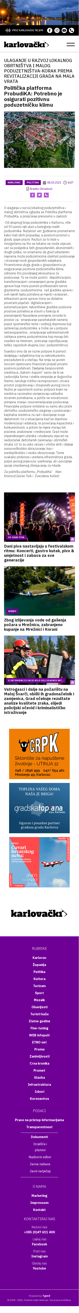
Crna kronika (39, 1063)
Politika (33, 182)
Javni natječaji (40, 1171)
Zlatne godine (39, 1021)
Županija (39, 965)
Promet (39, 1070)
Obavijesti (39, 1007)
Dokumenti (39, 1137)
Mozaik (39, 1000)
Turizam (39, 986)
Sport (39, 993)
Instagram (39, 1256)
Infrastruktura (39, 1084)
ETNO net (39, 1042)
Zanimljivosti (39, 1056)
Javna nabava (40, 1164)
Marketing (39, 1196)
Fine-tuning (39, 1028)
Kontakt (39, 1210)
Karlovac (14, 182)
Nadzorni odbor (40, 1157)
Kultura (39, 979)
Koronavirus (39, 1099)
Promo (39, 1049)
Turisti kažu (39, 1014)
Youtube (39, 1268)
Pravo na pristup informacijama (39, 1120)
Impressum (39, 1203)
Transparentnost (39, 1127)
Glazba (39, 1077)
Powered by (39, 1295)
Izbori (39, 1092)
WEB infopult (39, 1035)
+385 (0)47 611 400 (39, 1232)
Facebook (39, 1244)
